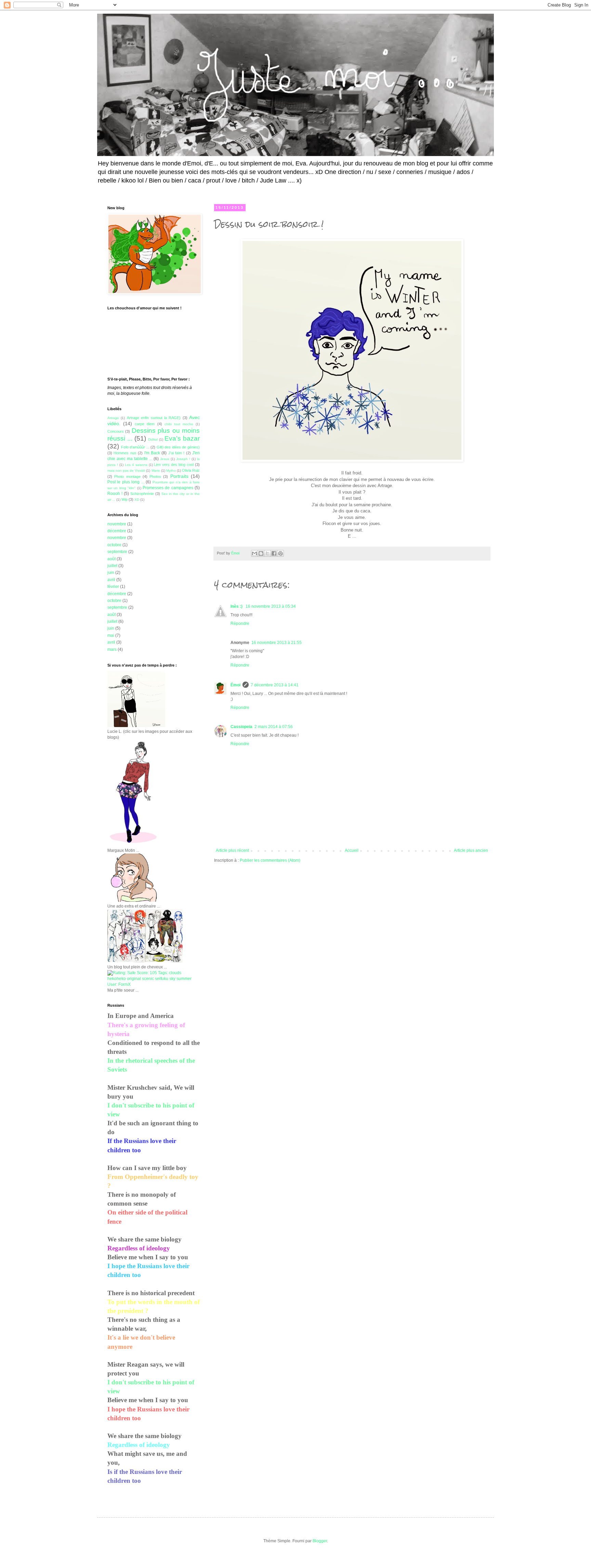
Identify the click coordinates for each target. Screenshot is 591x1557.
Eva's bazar (182, 438)
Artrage (113, 418)
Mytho (171, 470)
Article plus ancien (471, 850)
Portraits (179, 476)
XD (136, 499)
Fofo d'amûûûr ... (135, 447)
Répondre (240, 623)
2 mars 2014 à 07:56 (273, 726)
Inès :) (237, 606)
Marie (156, 470)
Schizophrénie (142, 494)
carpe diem (145, 424)
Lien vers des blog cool (174, 464)
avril (111, 579)
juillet (112, 565)
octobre (114, 544)
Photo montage (127, 476)
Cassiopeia (241, 726)
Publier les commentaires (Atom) (270, 860)
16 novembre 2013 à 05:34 (271, 606)
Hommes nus (125, 453)
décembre (116, 530)
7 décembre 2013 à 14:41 (275, 685)
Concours (115, 431)
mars (112, 649)
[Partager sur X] (267, 553)
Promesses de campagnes (168, 487)
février (113, 586)
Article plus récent (232, 850)
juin (110, 572)
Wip (124, 499)
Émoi (235, 685)
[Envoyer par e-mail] (254, 553)
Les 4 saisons (136, 465)
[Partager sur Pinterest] (280, 553)
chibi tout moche (179, 424)
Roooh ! (114, 493)
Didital (153, 439)
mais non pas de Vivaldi (126, 470)
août (111, 558)
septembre (117, 551)
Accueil (351, 850)
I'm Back (152, 453)
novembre (116, 524)
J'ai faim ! (176, 453)
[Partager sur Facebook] (274, 553)
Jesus (164, 459)
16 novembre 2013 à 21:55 (276, 642)
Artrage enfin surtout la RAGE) (154, 418)
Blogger (320, 1541)
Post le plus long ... (125, 482)
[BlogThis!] (261, 553)
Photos (155, 476)
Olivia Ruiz (191, 470)
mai (110, 635)
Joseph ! (183, 459)
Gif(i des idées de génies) (178, 447)
